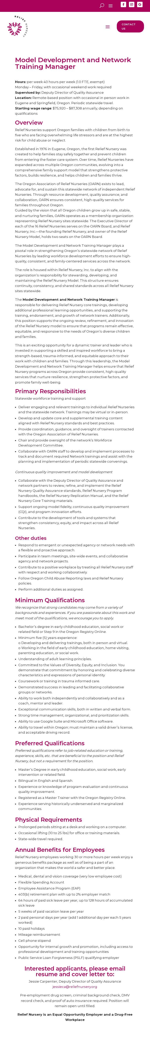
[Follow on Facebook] (123, 4)
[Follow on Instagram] (131, 4)
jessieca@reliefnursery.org (75, 987)
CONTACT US (129, 26)
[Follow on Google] (140, 4)
